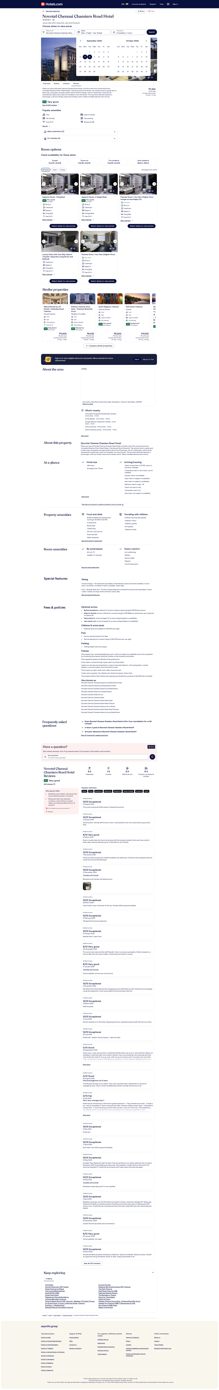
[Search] (152, 757)
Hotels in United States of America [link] (52, 1352)
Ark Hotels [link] (49, 1285)
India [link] (50, 1315)
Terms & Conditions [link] (132, 1337)
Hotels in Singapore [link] (47, 1359)
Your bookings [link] (74, 1337)
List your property (139, 4)
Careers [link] (156, 1341)
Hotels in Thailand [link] (47, 1348)
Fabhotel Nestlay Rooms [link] (108, 1293)
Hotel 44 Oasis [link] (104, 1299)
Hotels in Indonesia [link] (47, 1356)
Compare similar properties (100, 346)
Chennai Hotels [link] (67, 1315)
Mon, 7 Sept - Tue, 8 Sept (91, 33)
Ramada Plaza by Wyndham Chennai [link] (59, 1307)
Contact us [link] (73, 1345)
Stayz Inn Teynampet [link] (107, 1297)
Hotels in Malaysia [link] (47, 1370)
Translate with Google (90, 875)
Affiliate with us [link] (103, 1339)
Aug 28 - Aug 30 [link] (114, 163)
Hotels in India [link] (46, 1337)
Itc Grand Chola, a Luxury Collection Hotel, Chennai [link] (65, 1303)
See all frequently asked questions (94, 735)
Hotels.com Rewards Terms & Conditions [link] (135, 1355)
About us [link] (157, 1337)
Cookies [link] (128, 1345)
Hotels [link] (44, 1315)
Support (153, 4)
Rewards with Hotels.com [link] (162, 1348)
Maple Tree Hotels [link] (106, 1307)
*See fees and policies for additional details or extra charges (101, 504)
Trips (162, 4)
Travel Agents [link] (102, 1354)
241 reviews (48, 784)
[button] (89, 52)
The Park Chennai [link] (105, 1289)
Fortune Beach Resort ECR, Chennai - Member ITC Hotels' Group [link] (70, 1301)
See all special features (91, 595)
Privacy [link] (128, 1341)
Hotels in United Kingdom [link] (49, 1345)
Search (152, 32)
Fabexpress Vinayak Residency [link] (57, 1297)
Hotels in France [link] (46, 1366)
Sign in (175, 4)
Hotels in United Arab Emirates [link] (51, 1341)
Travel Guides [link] (158, 1345)
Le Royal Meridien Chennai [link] (55, 1299)
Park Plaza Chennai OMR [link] (108, 1291)
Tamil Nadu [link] (57, 1315)
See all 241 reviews (49, 105)
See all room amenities (90, 567)
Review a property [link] (75, 1348)
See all (45, 126)
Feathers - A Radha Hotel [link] (55, 1305)
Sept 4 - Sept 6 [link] (143, 163)
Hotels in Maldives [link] (47, 1363)
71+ (152, 77)
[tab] (49, 1278)
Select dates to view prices (63, 226)
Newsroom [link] (101, 1343)
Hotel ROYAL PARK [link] (52, 1293)
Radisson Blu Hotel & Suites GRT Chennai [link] (115, 1287)
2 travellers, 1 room (124, 33)
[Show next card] (155, 317)
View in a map (87, 404)
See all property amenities (92, 541)
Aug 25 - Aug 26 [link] (84, 163)
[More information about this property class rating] (53, 20)
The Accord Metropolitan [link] (55, 1291)
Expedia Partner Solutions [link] (106, 1347)
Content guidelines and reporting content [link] (137, 1349)
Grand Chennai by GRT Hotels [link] (57, 1287)
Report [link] (50, 811)
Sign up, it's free (148, 359)
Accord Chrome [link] (105, 1285)
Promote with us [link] (103, 1350)
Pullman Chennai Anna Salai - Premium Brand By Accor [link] (119, 1301)
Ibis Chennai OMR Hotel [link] (108, 1305)
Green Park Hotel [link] (52, 1295)
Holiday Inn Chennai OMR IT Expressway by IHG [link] (117, 1303)
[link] (151, 11)
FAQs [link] (71, 1341)
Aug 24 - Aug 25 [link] (55, 163)
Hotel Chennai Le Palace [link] (54, 1289)
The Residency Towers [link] (107, 1295)
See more (85, 436)
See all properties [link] (53, 11)
